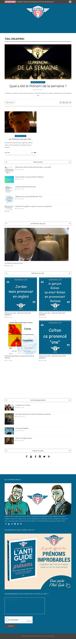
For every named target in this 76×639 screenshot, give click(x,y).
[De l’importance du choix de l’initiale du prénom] (9, 419)
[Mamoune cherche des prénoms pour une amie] (9, 169)
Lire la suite (10, 102)
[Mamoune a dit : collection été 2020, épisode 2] (55, 337)
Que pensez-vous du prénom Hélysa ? (29, 177)
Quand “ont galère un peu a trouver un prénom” (33, 206)
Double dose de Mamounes (25, 187)
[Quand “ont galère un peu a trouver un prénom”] (9, 209)
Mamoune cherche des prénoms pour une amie (33, 167)
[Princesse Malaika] (9, 430)
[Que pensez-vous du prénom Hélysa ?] (9, 179)
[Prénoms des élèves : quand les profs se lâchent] (21, 337)
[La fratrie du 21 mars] (9, 407)
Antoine (7, 152)
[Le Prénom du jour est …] (21, 122)
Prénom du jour (20, 136)
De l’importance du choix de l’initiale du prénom (33, 414)
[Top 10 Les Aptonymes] (9, 440)
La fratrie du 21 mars (22, 405)
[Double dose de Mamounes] (9, 189)
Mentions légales (50, 636)
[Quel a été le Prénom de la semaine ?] (38, 61)
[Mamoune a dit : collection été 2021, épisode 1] (55, 294)
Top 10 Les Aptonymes (23, 438)
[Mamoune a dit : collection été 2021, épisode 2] (21, 294)
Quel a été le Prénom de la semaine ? (38, 86)
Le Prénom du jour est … (20, 139)
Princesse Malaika (21, 428)
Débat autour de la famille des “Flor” (28, 196)
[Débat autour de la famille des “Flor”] (9, 199)
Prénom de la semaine (38, 82)
